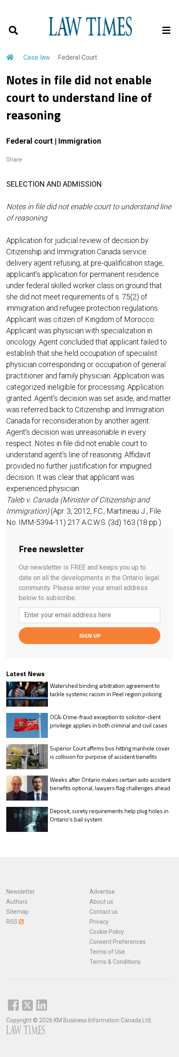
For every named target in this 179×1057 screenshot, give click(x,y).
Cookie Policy (107, 931)
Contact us (104, 911)
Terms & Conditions (115, 961)
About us (101, 901)
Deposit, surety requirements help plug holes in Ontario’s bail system (109, 815)
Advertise (102, 891)
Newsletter (20, 891)
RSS (12, 921)
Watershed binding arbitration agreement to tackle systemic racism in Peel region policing (106, 690)
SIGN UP (89, 635)
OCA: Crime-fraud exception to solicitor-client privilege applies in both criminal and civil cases (108, 721)
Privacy (99, 921)
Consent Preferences (118, 941)
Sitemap (17, 911)
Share (14, 159)
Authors (16, 901)
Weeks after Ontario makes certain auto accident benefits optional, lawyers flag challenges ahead (110, 784)
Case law (36, 57)
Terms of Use (107, 951)
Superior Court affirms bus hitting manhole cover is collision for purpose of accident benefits (110, 752)
